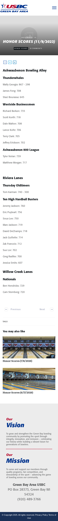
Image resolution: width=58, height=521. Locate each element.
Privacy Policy (41, 515)
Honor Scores (21, 48)
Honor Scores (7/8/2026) (29, 350)
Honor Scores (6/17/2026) (29, 382)
